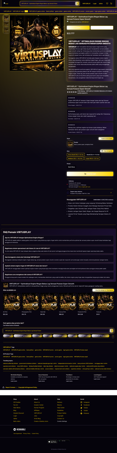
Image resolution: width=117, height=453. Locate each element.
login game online (100, 11)
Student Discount (18, 413)
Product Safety (61, 413)
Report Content (10, 387)
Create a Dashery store (41, 421)
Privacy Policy (26, 433)
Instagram (87, 402)
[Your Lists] (107, 3)
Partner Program (39, 407)
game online (58, 11)
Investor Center (38, 405)
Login (15, 416)
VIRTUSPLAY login (20, 11)
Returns (59, 405)
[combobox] (49, 3)
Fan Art (15, 405)
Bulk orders (16, 421)
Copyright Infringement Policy (27, 387)
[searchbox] (58, 330)
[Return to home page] (11, 3)
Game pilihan (50, 11)
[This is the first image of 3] (12, 43)
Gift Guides (16, 402)
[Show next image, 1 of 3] (62, 43)
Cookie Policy (35, 433)
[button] (6, 18)
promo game (89, 11)
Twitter (86, 408)
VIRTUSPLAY (8, 11)
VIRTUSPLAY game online (37, 11)
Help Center (60, 407)
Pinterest (86, 413)
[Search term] (77, 3)
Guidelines (60, 410)
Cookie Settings (62, 421)
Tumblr (86, 410)
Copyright (60, 416)
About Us (37, 402)
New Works (16, 407)
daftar (15, 418)
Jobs (35, 416)
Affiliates (36, 410)
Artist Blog (37, 418)
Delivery (59, 402)
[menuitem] (8, 11)
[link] (8, 335)
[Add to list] (18, 294)
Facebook (87, 405)
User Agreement (17, 433)
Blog (14, 410)
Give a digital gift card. (84, 187)
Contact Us (60, 418)
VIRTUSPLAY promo (78, 11)
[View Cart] (111, 3)
